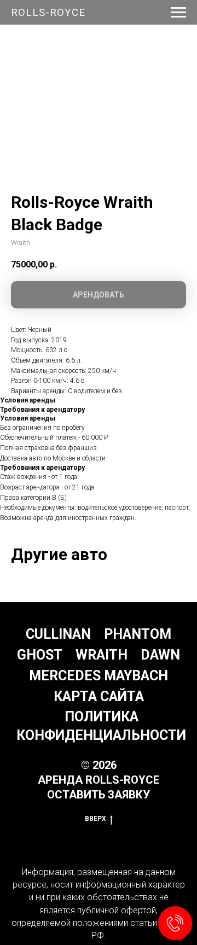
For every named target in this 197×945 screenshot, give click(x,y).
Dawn (160, 655)
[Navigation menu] (178, 12)
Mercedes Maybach (98, 676)
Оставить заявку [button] (98, 794)
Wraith (102, 655)
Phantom (137, 634)
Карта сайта (99, 696)
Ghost (39, 655)
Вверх (95, 818)
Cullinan (58, 634)
